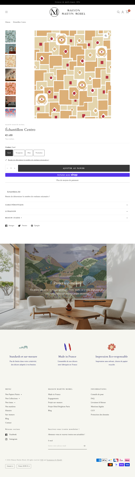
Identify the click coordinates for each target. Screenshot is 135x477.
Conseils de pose (97, 394)
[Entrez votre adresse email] (84, 445)
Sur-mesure (10, 415)
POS (41, 460)
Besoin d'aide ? (13, 218)
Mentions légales (97, 406)
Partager (11, 226)
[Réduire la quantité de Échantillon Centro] (7, 168)
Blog (7, 419)
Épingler (37, 226)
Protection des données (100, 415)
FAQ (92, 398)
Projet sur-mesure (55, 402)
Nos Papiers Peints (12, 394)
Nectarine (39, 152)
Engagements (53, 398)
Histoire (8, 410)
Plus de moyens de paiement (67, 180)
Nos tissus (9, 402)
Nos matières (10, 406)
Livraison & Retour (98, 402)
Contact (8, 423)
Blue (29, 152)
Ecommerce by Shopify (54, 460)
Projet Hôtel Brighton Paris (59, 406)
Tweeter (24, 226)
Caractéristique (14, 205)
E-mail (50, 440)
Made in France (54, 394)
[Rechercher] (118, 12)
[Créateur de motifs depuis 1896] (67, 2)
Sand (9, 152)
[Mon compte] (122, 12)
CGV (93, 410)
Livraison (10, 211)
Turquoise (19, 152)
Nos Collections (11, 398)
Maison (7, 22)
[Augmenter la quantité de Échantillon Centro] (15, 168)
